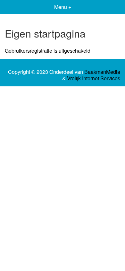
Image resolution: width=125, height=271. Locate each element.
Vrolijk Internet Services (93, 78)
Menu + (62, 7)
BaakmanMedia (102, 72)
